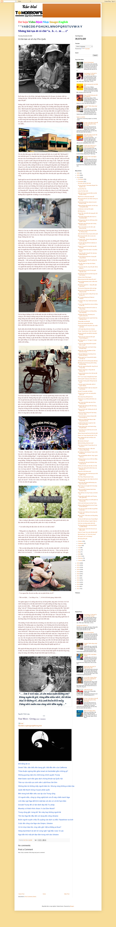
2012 (78, 586)
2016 (78, 578)
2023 (78, 563)
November (81, 181)
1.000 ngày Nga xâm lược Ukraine (86, 329)
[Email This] (38, 840)
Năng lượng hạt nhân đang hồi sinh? (87, 279)
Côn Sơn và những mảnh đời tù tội (86, 523)
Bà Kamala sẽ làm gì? (83, 441)
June (79, 549)
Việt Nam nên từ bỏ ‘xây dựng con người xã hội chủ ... (86, 315)
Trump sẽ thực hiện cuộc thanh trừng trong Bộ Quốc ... (87, 347)
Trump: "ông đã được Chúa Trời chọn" (87, 331)
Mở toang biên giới (82, 538)
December (81, 179)
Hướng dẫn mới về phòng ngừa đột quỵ (88, 360)
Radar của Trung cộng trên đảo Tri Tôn (87, 435)
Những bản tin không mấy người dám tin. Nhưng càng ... (87, 231)
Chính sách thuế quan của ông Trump (87, 503)
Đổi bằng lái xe (81, 211)
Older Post (66, 894)
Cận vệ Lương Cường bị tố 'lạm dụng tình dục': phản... (87, 413)
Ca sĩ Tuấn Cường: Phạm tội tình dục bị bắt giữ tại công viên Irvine (90, 679)
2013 (78, 584)
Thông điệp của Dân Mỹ (84, 321)
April (79, 554)
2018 (78, 573)
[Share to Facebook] (43, 840)
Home (44, 894)
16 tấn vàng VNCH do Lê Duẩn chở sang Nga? (90, 146)
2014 (78, 582)
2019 (78, 571)
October (80, 541)
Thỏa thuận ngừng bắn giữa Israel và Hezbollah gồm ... (87, 217)
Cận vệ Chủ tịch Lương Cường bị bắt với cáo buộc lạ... (87, 416)
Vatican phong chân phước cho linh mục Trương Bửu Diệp (88, 206)
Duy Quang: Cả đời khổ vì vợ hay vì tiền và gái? (90, 74)
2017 (78, 575)
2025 (78, 175)
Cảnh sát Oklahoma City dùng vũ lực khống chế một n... (87, 354)
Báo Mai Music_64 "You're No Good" (87, 534)
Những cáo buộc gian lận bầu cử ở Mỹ (87, 465)
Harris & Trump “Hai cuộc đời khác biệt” (87, 532)
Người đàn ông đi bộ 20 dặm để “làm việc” (90, 667)
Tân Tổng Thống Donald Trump (85, 477)
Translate (87, 48)
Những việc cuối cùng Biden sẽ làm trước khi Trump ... (86, 351)
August (80, 545)
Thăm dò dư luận (88, 689)
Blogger (72, 906)
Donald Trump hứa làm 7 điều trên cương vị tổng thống (86, 449)
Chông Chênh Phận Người (84, 277)
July (79, 547)
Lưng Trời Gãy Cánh (83, 191)
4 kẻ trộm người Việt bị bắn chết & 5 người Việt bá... (87, 385)
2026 (78, 173)
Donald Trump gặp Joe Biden (85, 391)
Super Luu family (81, 117)
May (79, 552)
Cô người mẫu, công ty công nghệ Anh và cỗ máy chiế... (87, 240)
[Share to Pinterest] (45, 840)
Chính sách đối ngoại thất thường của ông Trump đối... (87, 483)
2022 (78, 565)
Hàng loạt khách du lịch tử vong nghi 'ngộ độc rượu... (87, 271)
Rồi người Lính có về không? (85, 536)
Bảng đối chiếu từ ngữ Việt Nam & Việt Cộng (90, 135)
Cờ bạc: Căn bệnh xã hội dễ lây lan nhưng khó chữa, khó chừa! (91, 124)
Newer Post (21, 894)
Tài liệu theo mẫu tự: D (82, 625)
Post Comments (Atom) (30, 896)
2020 (78, 569)
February (80, 558)
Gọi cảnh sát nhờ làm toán (84, 183)
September (81, 543)
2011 (78, 588)
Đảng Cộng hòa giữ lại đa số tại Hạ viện (88, 433)
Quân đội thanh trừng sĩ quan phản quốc (88, 234)
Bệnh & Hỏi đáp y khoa (89, 710)
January (80, 560)
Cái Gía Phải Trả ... (82, 188)
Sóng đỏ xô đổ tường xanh (84, 471)
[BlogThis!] (40, 840)
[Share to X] (42, 840)
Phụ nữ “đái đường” (89, 62)
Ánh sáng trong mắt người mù (85, 396)
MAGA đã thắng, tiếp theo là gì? (85, 443)
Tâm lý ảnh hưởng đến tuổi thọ (85, 323)
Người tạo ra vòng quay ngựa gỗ (86, 196)
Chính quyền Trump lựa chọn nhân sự (87, 378)
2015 (78, 580)
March (79, 556)
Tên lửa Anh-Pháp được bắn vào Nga (87, 288)
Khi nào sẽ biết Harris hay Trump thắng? (88, 519)
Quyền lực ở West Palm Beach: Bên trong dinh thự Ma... (87, 420)
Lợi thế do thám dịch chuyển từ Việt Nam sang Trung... (86, 423)
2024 (78, 177)
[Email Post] (35, 840)
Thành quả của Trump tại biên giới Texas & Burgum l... (86, 337)
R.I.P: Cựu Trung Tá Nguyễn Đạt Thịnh (87, 376)
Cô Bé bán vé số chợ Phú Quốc (85, 209)
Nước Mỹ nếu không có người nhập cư (87, 521)
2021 (78, 567)
